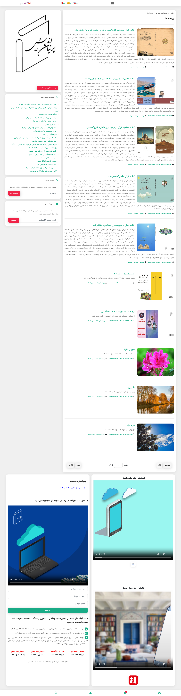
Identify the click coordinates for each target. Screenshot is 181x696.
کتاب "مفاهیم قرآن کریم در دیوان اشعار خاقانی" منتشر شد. (109, 127)
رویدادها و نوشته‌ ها (138, 67)
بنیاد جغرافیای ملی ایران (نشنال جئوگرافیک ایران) (39, 127)
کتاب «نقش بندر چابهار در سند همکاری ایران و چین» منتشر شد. (107, 78)
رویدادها (130, 67)
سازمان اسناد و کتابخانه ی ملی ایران (44, 121)
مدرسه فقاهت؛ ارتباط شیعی (47, 161)
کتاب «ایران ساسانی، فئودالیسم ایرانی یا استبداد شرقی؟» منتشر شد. (105, 30)
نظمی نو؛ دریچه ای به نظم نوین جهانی (43, 151)
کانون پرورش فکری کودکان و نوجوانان (43, 171)
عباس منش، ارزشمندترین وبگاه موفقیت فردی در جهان (38, 104)
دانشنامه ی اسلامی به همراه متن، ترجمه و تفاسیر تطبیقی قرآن (35, 137)
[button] (90, 693)
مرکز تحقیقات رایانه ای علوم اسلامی (44, 141)
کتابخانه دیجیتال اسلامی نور (47, 164)
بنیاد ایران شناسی (51, 124)
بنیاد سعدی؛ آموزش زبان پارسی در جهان (43, 154)
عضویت (13, 220)
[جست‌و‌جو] (56, 693)
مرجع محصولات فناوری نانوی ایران (45, 131)
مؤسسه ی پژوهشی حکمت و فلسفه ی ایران (41, 117)
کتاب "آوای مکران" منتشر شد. (121, 176)
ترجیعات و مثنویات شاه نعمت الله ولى (118, 311)
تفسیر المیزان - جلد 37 (124, 274)
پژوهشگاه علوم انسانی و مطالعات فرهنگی (42, 147)
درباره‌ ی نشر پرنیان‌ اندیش (47, 88)
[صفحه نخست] (159, 693)
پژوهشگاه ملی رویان (49, 134)
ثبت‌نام (47, 610)
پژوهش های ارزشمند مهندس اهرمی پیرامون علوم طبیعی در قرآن (34, 144)
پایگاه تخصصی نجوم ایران (48, 114)
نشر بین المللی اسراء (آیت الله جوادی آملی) (41, 167)
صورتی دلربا (129, 349)
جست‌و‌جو (14, 193)
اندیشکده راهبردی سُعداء (48, 157)
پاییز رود (131, 387)
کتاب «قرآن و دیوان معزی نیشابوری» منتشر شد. (114, 225)
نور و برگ (131, 425)
